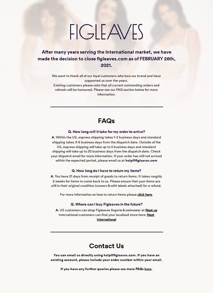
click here (144, 194)
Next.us (151, 210)
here (147, 269)
